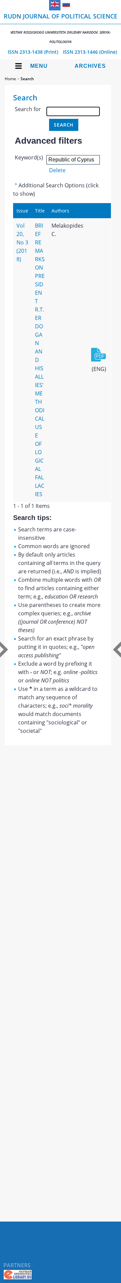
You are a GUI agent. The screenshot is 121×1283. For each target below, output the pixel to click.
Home (10, 79)
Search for (28, 109)
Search (27, 79)
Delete (57, 170)
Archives (90, 66)
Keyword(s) (29, 157)
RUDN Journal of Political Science (60, 28)
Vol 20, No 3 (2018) (22, 242)
